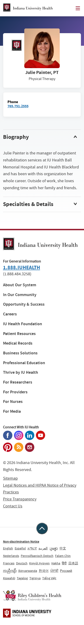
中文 (63, 548)
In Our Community (19, 294)
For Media (12, 411)
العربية (43, 548)
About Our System (19, 285)
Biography (16, 137)
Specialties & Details (28, 204)
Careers (10, 314)
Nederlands (11, 556)
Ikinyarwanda (27, 571)
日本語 (73, 563)
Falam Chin (63, 556)
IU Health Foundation (22, 323)
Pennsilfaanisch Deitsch (37, 556)
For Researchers (17, 382)
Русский (66, 571)
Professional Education (24, 362)
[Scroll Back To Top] (42, 528)
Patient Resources (19, 333)
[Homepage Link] (28, 8)
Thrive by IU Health (20, 372)
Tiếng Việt (49, 578)
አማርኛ (32, 548)
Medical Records (17, 343)
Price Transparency (19, 499)
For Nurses (13, 401)
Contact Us (12, 506)
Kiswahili (9, 578)
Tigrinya (35, 578)
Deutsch (22, 563)
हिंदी (64, 563)
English (8, 548)
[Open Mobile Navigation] (78, 8)
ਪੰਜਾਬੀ (54, 571)
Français (8, 563)
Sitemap (10, 478)
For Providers (15, 392)
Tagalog (22, 578)
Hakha (55, 563)
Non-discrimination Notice (21, 541)
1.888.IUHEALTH (21, 267)
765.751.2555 (17, 106)
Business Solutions (20, 353)
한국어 (44, 571)
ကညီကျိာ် (10, 571)
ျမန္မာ (53, 548)
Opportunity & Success (24, 304)
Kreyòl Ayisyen (39, 563)
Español (20, 548)
